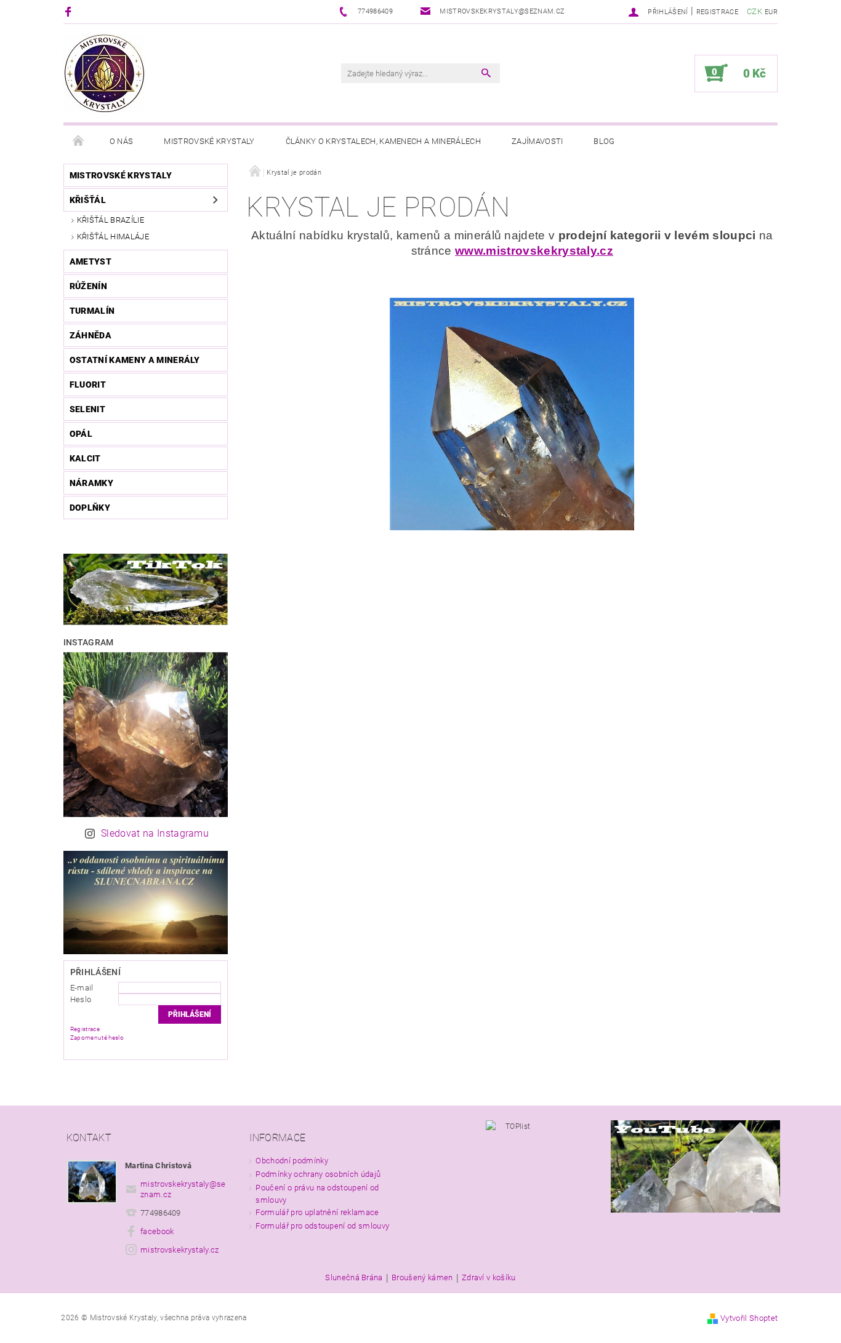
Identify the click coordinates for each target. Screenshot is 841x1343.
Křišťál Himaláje (113, 236)
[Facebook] (69, 11)
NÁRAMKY (91, 483)
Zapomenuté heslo (97, 1037)
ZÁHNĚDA (90, 335)
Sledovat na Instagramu (155, 833)
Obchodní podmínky (292, 1160)
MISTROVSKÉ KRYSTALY (121, 175)
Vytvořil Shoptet (749, 1318)
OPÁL (81, 434)
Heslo (81, 999)
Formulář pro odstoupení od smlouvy (322, 1225)
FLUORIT (88, 384)
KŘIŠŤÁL (88, 200)
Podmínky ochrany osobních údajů (318, 1174)
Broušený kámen (422, 1277)
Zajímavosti (537, 141)
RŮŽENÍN (88, 286)
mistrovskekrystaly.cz (179, 1249)
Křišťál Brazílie (110, 220)
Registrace (717, 12)
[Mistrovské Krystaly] (104, 73)
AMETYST (90, 261)
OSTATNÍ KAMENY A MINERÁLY (135, 360)
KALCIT (85, 458)
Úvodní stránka (78, 141)
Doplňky (90, 507)
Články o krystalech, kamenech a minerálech (383, 141)
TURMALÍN (92, 311)
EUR (771, 12)
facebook (157, 1231)
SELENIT (87, 409)
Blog (604, 141)
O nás (122, 141)
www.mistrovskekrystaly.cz (534, 250)
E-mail (82, 987)
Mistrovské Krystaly (209, 141)
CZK (754, 11)
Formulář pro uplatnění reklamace (317, 1212)
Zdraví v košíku (489, 1277)
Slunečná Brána (353, 1277)
